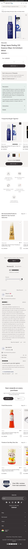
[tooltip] (8, 372)
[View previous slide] (21, 38)
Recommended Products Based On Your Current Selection (9, 215)
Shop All (23, 213)
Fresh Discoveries (7, 405)
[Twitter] (9, 502)
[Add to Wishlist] (26, 15)
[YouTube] (18, 502)
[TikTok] (21, 502)
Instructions (5, 106)
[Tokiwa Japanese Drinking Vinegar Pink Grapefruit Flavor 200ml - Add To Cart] (21, 436)
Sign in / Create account (8, 78)
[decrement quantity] (5, 61)
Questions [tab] (18, 267)
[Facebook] (6, 502)
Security (20, 536)
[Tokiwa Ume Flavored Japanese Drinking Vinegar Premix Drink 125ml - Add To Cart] (21, 473)
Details (4, 109)
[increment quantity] (23, 61)
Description (5, 86)
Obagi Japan (4, 42)
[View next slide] (25, 38)
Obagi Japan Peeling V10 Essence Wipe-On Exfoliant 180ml (10, 147)
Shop (3, 512)
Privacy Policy (15, 536)
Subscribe (24, 498)
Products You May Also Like (10, 442)
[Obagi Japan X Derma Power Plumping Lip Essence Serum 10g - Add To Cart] (21, 248)
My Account (4, 517)
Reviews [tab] (10, 267)
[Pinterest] (15, 502)
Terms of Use (8, 536)
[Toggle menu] (2, 3)
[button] (4, 53)
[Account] (21, 3)
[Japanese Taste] (8, 3)
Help (3, 525)
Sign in (14, 260)
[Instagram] (12, 502)
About (3, 521)
